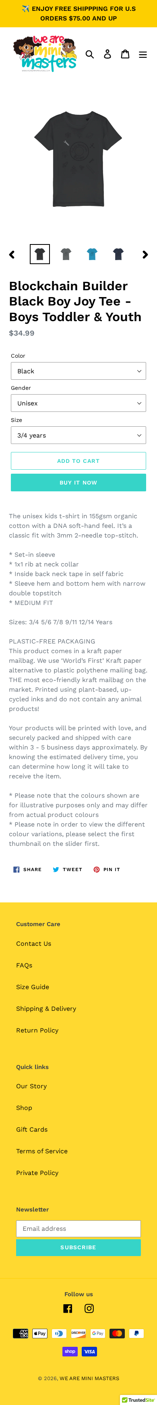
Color (18, 355)
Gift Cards (32, 1129)
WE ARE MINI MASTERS (89, 1378)
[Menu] (143, 54)
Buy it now (78, 482)
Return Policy (37, 1030)
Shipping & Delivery (46, 1008)
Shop (24, 1108)
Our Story (31, 1086)
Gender (21, 388)
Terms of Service (42, 1151)
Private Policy (37, 1173)
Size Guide (32, 987)
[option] (40, 254)
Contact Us (33, 943)
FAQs (24, 965)
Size (16, 420)
